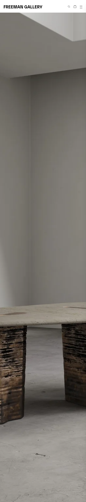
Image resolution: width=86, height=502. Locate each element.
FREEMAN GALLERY (23, 6)
